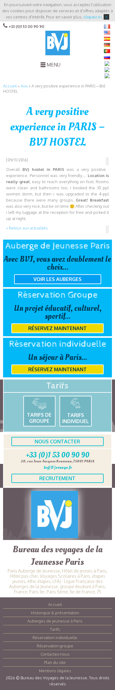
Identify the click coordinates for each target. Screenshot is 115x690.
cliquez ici (92, 16)
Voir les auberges (57, 279)
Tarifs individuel (75, 418)
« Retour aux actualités (27, 228)
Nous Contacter (57, 441)
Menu (53, 65)
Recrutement (57, 478)
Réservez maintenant (57, 328)
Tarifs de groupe (39, 418)
